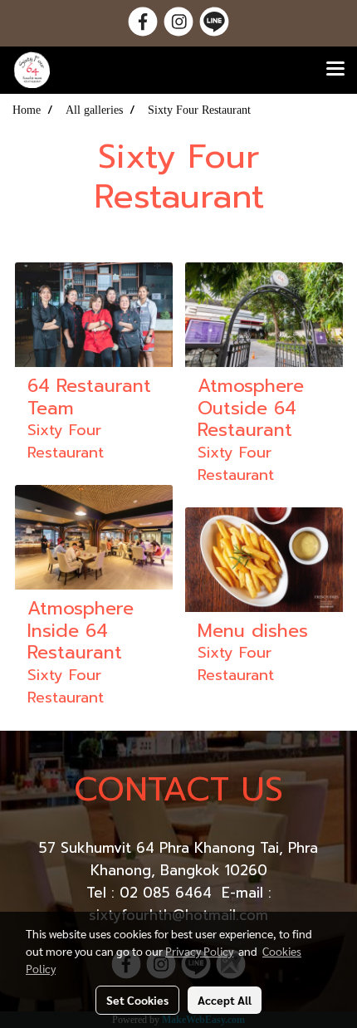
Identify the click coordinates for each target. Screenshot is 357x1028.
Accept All (225, 999)
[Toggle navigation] (335, 69)
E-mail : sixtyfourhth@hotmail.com (180, 904)
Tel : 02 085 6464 (151, 892)
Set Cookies (137, 999)
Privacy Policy (199, 950)
